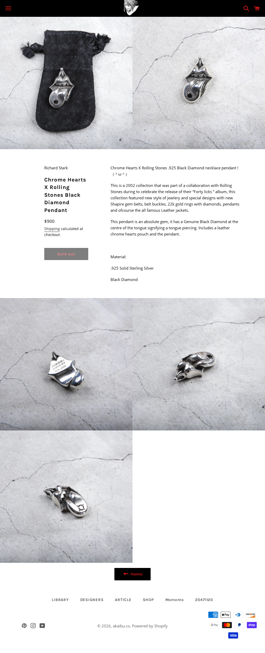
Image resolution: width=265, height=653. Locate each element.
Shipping (52, 228)
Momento (174, 599)
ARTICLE (123, 599)
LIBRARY (60, 599)
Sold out (66, 254)
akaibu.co (121, 625)
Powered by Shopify (150, 625)
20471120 (204, 599)
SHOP (148, 599)
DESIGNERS (92, 599)
